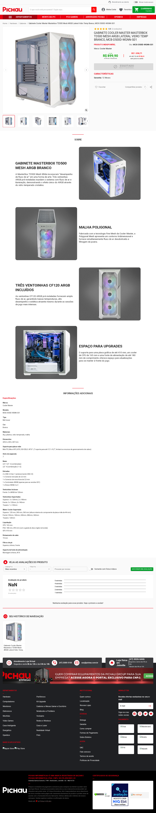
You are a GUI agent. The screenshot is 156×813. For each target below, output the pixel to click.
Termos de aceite (87, 756)
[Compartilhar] (151, 87)
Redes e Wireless (43, 721)
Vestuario (40, 716)
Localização (84, 701)
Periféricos (40, 697)
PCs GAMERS (72, 17)
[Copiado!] (145, 87)
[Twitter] (145, 713)
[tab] (9, 121)
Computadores (9, 701)
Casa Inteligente (9, 725)
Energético (7, 730)
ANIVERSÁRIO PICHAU (95, 17)
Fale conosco (85, 752)
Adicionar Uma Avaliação (142, 569)
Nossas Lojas (85, 705)
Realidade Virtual (43, 730)
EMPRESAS (141, 17)
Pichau (42, 801)
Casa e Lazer (41, 725)
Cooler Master (106, 49)
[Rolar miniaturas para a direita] (87, 121)
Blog (81, 710)
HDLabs (48, 801)
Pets (38, 735)
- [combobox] (30, 569)
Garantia (83, 724)
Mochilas (6, 716)
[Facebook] (134, 713)
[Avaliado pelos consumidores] (120, 795)
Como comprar (85, 729)
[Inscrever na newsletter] (150, 706)
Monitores (7, 706)
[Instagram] (139, 713)
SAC (81, 748)
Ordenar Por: (9, 567)
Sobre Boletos (85, 737)
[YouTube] (150, 713)
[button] (96, 87)
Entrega (83, 720)
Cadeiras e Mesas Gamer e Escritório (51, 706)
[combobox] (62, 9)
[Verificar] (99, 795)
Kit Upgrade (41, 701)
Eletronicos (7, 711)
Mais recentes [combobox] (11, 569)
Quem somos (85, 697)
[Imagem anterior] (6, 70)
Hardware (6, 697)
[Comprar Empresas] (78, 676)
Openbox (6, 735)
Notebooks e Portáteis (45, 711)
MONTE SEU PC (49, 17)
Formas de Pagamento (89, 733)
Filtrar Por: (33, 567)
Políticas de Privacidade (89, 760)
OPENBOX (118, 17)
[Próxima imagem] (86, 70)
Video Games (8, 721)
